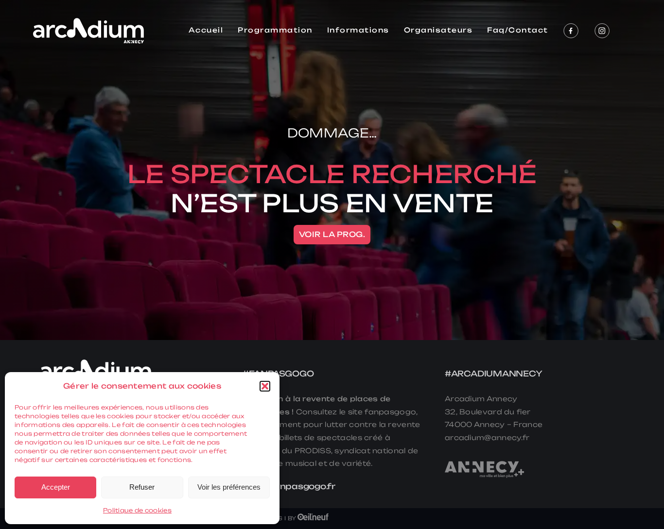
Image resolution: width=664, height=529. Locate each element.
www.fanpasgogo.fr (289, 486)
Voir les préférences (229, 487)
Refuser (142, 487)
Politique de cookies (137, 510)
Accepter (55, 487)
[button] (265, 386)
